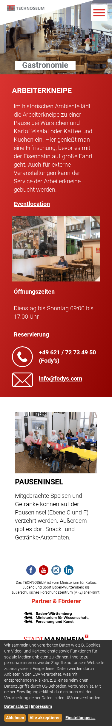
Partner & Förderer (56, 601)
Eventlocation (32, 203)
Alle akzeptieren (45, 717)
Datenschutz (16, 706)
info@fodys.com (60, 378)
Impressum (41, 706)
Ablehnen (15, 717)
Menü (99, 12)
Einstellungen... (80, 717)
